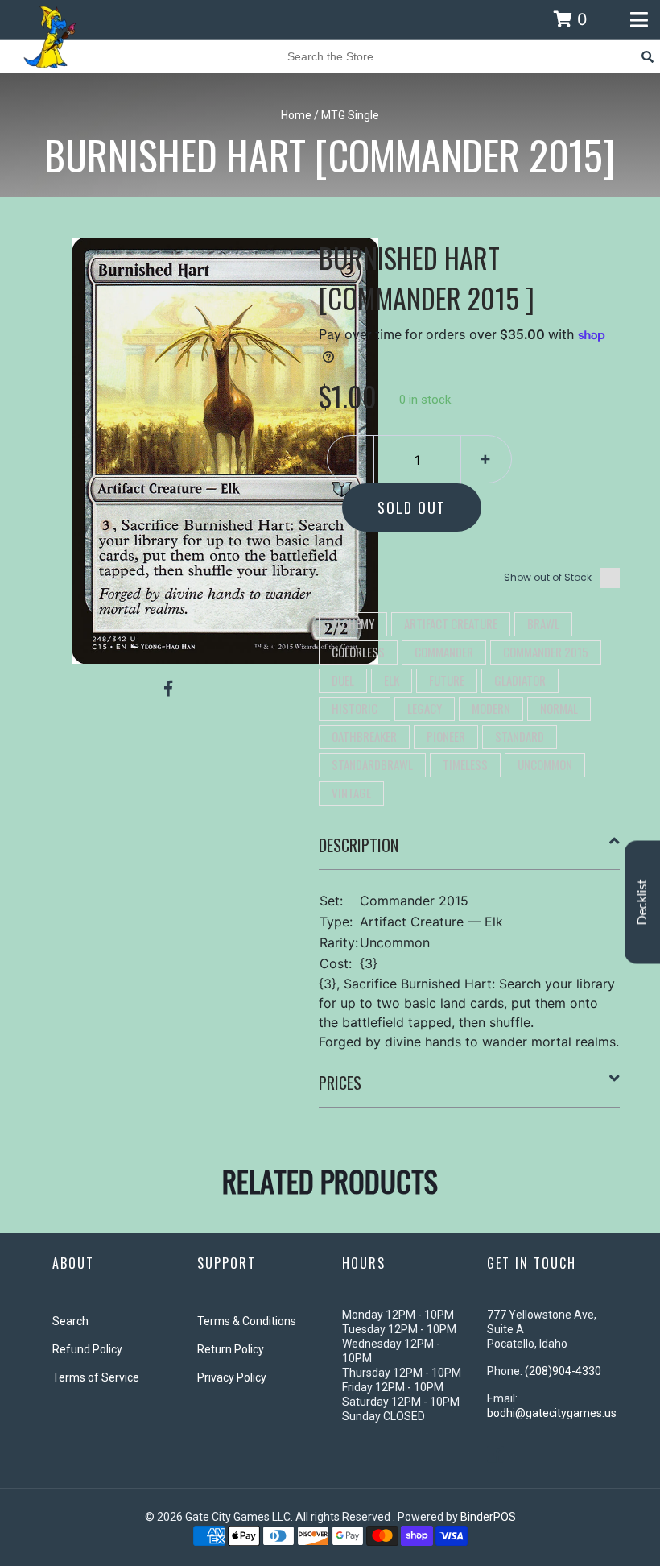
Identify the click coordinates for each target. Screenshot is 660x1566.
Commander (444, 652)
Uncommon (545, 764)
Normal (559, 708)
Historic (354, 708)
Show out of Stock (548, 577)
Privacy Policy (231, 1377)
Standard (519, 736)
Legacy (424, 708)
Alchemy (353, 623)
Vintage (351, 793)
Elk (391, 680)
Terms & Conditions (246, 1321)
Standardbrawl (372, 764)
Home (296, 115)
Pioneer (446, 736)
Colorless (358, 652)
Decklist (642, 903)
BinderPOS (488, 1516)
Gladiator (520, 680)
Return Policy (230, 1349)
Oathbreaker (364, 736)
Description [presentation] (358, 845)
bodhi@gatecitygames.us (552, 1412)
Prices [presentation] (340, 1083)
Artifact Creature (450, 623)
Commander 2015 (545, 652)
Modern (491, 708)
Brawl (543, 623)
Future (446, 680)
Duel (343, 680)
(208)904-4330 (563, 1371)
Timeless (465, 764)
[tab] (470, 851)
